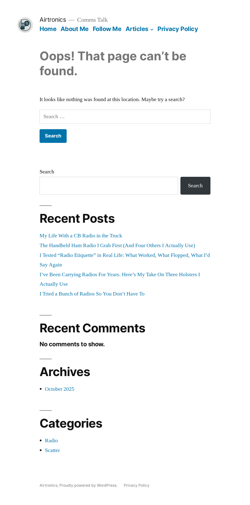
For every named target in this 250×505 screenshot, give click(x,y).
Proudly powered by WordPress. (88, 485)
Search (47, 171)
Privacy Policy (177, 28)
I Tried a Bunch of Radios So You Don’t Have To (92, 293)
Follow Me (107, 28)
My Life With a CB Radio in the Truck (81, 235)
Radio (51, 440)
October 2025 (59, 389)
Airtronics (53, 19)
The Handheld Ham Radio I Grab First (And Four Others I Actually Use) (117, 245)
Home (48, 28)
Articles (136, 28)
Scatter (52, 450)
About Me (75, 28)
